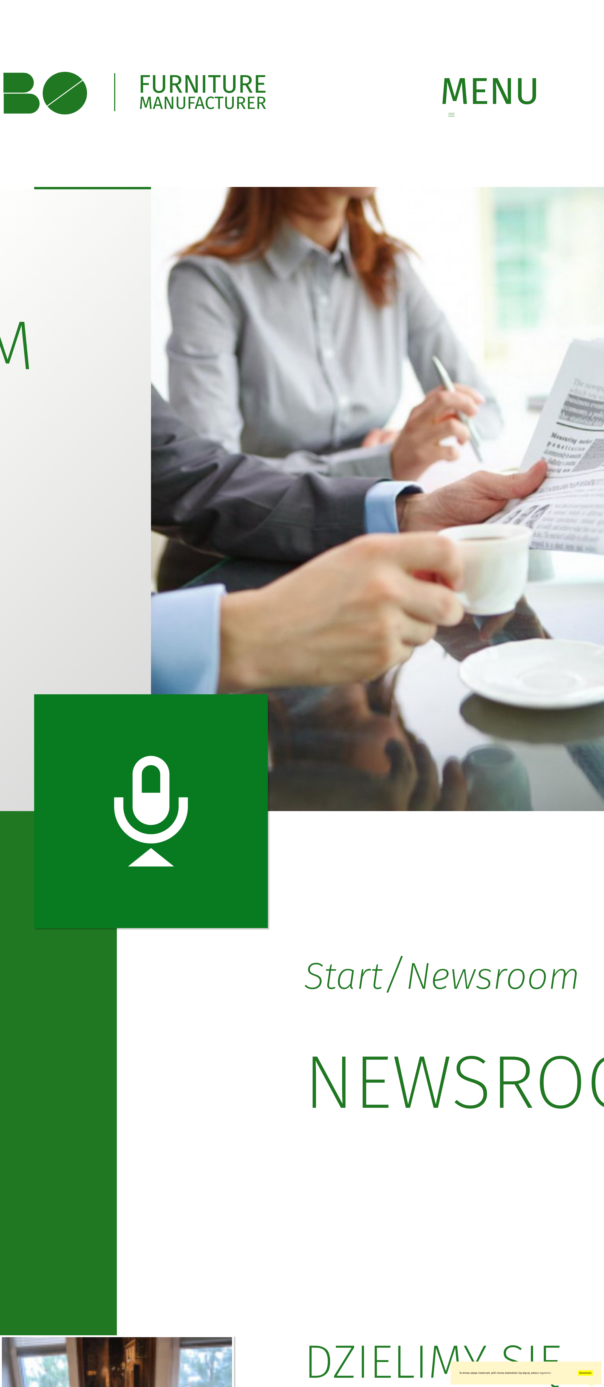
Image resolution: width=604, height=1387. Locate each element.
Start (343, 976)
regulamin (545, 1372)
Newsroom (493, 976)
